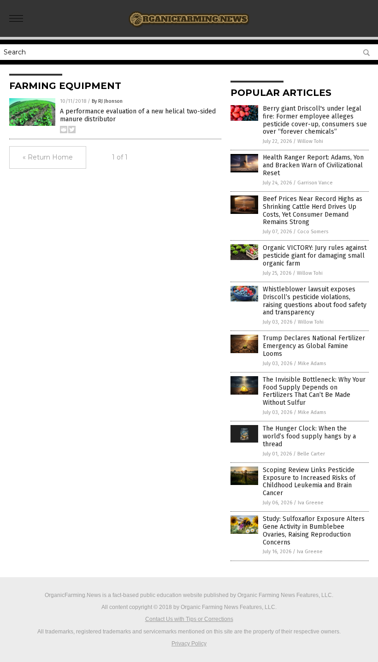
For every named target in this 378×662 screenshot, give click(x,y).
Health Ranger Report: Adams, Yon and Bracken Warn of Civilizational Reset (313, 165)
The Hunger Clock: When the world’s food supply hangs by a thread (309, 436)
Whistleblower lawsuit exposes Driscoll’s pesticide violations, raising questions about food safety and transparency (314, 300)
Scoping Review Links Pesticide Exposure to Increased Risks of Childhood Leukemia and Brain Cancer (309, 481)
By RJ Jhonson (107, 101)
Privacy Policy (189, 643)
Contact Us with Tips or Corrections (189, 619)
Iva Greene (311, 503)
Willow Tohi (310, 141)
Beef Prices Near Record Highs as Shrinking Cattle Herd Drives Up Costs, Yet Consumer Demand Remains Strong (312, 210)
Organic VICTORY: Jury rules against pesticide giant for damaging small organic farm (314, 255)
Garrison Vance (315, 183)
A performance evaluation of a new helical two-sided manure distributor (138, 115)
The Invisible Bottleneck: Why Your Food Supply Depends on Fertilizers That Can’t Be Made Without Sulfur (314, 391)
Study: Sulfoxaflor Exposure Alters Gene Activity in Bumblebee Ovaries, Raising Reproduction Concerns (314, 530)
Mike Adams (312, 363)
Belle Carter (311, 454)
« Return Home (48, 157)
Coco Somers (312, 232)
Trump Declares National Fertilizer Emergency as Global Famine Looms (314, 346)
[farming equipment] (189, 30)
